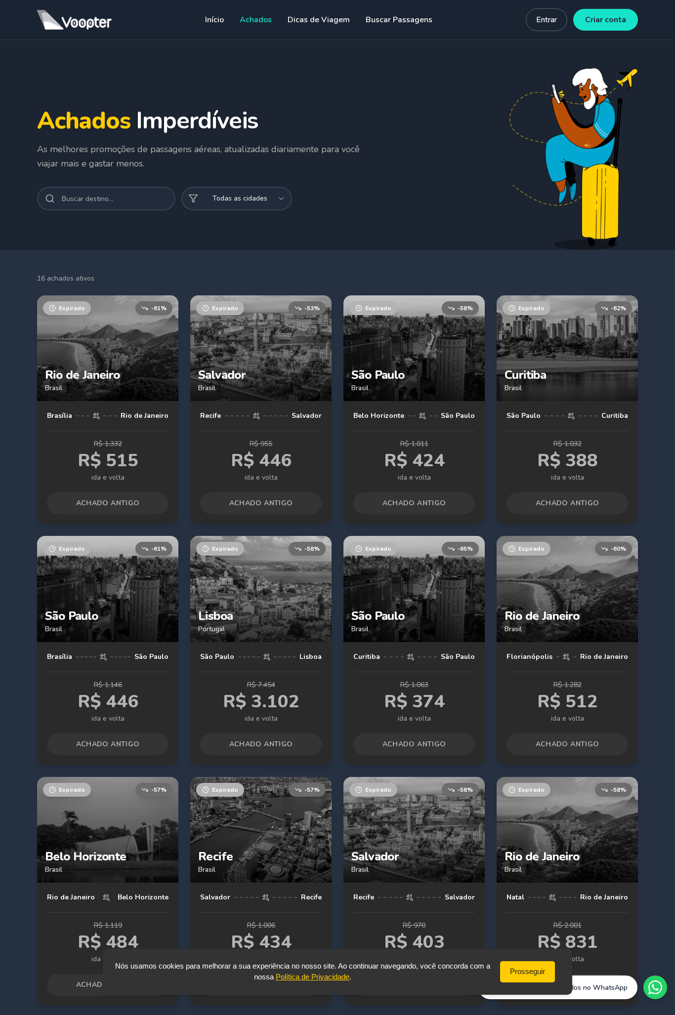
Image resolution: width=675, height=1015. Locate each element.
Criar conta (605, 19)
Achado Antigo (108, 503)
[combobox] (236, 198)
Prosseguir (527, 971)
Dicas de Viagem (319, 19)
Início (214, 19)
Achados (256, 19)
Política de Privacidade (312, 977)
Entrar (546, 19)
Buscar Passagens (399, 19)
